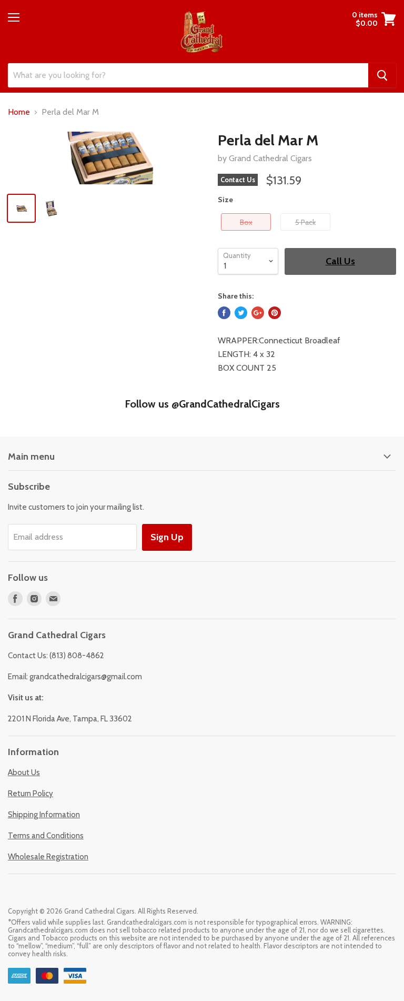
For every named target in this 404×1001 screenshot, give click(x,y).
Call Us (340, 261)
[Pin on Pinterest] (274, 312)
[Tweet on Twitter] (241, 312)
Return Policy (30, 793)
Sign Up (167, 537)
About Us (24, 772)
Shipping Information (44, 814)
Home (19, 112)
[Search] (382, 75)
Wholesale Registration (48, 856)
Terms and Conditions (46, 835)
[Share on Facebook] (224, 312)
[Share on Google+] (257, 312)
